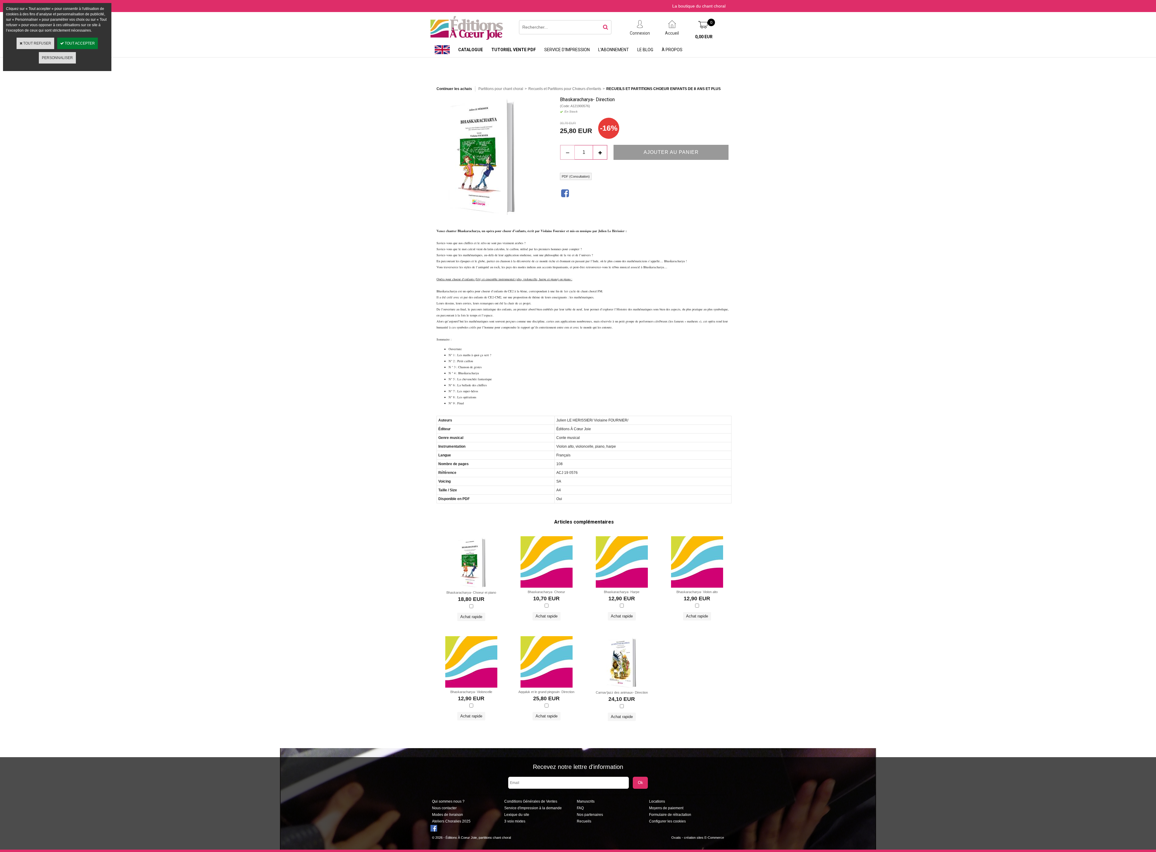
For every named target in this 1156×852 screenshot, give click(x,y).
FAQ (580, 808)
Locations (657, 801)
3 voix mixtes (514, 821)
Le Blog (645, 49)
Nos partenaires (590, 815)
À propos (672, 49)
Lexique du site (516, 815)
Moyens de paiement (666, 808)
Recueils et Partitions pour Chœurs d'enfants (564, 89)
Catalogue (470, 49)
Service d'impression (567, 49)
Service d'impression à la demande (533, 808)
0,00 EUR (704, 36)
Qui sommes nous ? (448, 801)
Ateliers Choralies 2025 (451, 821)
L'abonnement (613, 49)
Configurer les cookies (667, 821)
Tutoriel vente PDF (513, 49)
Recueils (584, 821)
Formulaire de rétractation (670, 815)
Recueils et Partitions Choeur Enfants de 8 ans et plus (663, 89)
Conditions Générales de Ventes (530, 801)
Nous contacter (444, 808)
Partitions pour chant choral (500, 89)
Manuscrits (586, 801)
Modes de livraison (447, 815)
